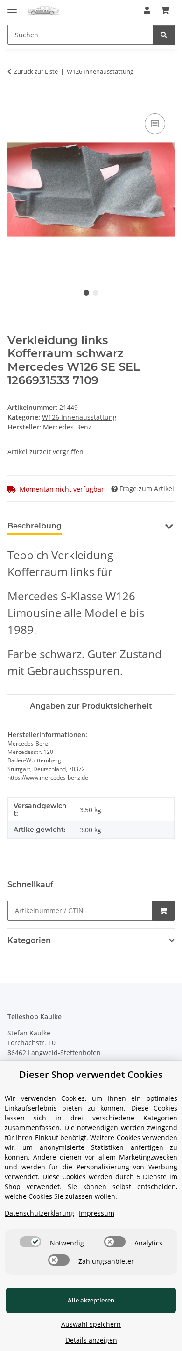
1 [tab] (86, 293)
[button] (147, 10)
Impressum (96, 1213)
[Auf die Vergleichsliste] (155, 123)
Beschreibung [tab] (34, 525)
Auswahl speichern (91, 1324)
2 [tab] (95, 293)
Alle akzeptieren (91, 1300)
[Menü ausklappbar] (12, 6)
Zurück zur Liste (36, 71)
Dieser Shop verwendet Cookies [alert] (91, 1074)
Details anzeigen (91, 1340)
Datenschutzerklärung (39, 1213)
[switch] (30, 1241)
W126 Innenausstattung (79, 417)
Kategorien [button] (29, 940)
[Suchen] (164, 35)
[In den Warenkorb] (14, 101)
